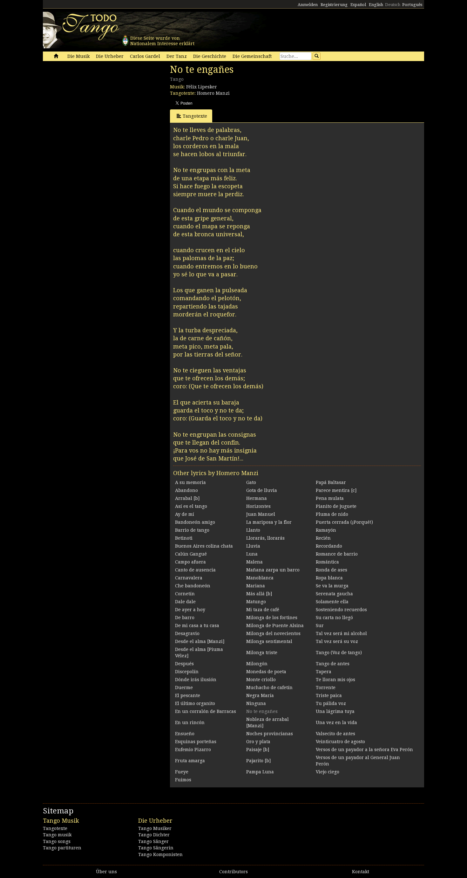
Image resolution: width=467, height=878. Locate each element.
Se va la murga (332, 585)
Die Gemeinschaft (252, 56)
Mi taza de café (262, 609)
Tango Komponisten (160, 854)
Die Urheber (110, 56)
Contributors (233, 871)
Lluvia (253, 546)
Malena (254, 561)
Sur (320, 625)
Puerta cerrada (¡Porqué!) (344, 522)
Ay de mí (184, 514)
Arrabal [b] (187, 498)
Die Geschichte (209, 56)
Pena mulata (330, 498)
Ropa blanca (329, 577)
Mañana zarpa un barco (273, 569)
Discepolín (187, 671)
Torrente (325, 687)
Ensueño (184, 733)
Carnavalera (188, 577)
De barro (184, 617)
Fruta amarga (190, 760)
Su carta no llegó (334, 617)
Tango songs (57, 841)
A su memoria (190, 482)
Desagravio (187, 633)
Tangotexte (195, 116)
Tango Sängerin (155, 847)
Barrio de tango (192, 530)
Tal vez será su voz (337, 641)
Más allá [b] (259, 593)
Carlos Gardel (145, 56)
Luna (252, 554)
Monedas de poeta (266, 671)
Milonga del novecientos (273, 633)
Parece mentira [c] (336, 490)
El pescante (187, 695)
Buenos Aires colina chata (204, 546)
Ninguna (256, 703)
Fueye (181, 771)
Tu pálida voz (331, 703)
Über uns (106, 871)
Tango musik (57, 834)
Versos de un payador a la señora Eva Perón (364, 749)
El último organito (195, 703)
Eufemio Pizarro (193, 749)
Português (412, 4)
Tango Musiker (155, 828)
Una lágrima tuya (335, 711)
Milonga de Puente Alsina (275, 625)
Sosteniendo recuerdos (341, 609)
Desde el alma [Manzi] (199, 641)
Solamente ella (332, 601)
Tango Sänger (153, 841)
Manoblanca (260, 577)
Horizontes (258, 506)
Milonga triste (261, 652)
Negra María (260, 695)
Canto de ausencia (195, 569)
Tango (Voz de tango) (339, 652)
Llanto (253, 530)
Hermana (256, 498)
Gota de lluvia (261, 490)
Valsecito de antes (335, 733)
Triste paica (329, 695)
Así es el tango (191, 506)
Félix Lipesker (201, 86)
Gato (251, 482)
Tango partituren (62, 847)
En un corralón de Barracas (205, 711)
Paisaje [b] (257, 749)
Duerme (184, 687)
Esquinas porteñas (195, 741)
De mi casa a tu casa (197, 625)
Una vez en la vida (336, 722)
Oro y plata (258, 741)
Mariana (255, 585)
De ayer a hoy (190, 609)
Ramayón (326, 530)
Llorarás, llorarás (265, 538)
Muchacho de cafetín (269, 687)
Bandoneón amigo (195, 522)
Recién (323, 538)
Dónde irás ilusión (195, 679)
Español (358, 4)
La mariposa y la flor (269, 522)
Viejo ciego (327, 771)
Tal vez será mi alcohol (341, 633)
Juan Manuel (260, 514)
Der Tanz (176, 56)
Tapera (323, 671)
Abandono (186, 490)
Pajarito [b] (258, 760)
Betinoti (184, 538)
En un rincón (190, 722)
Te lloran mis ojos (335, 679)
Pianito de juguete (336, 506)
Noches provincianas (269, 733)
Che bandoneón (192, 585)
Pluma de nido (332, 514)
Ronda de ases (331, 569)
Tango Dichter (154, 834)
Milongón (256, 663)
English (376, 4)
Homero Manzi (213, 93)
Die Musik (78, 56)
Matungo (256, 601)
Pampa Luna (260, 771)
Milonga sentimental (269, 641)
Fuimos (183, 779)
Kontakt (360, 871)
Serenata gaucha (334, 593)
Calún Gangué (191, 554)
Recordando (329, 546)
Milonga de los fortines (271, 617)
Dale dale (185, 601)
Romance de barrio (337, 554)
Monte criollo (261, 679)
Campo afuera (190, 561)
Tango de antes (332, 663)
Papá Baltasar (331, 482)
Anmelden (308, 4)
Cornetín (185, 593)
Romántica (327, 561)
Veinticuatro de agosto (340, 741)
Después (184, 663)
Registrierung (334, 4)
